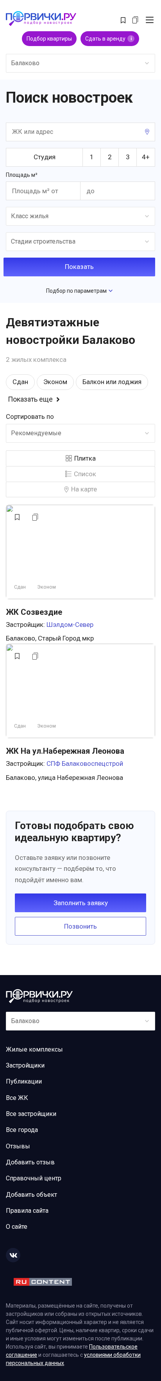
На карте (84, 489)
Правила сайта (27, 1210)
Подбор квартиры (49, 39)
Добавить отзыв (30, 1162)
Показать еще (30, 399)
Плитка (85, 458)
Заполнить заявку (81, 903)
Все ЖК (17, 1098)
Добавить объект (31, 1194)
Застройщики (25, 1065)
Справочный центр (33, 1178)
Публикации (24, 1081)
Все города (22, 1130)
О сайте (16, 1226)
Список (85, 474)
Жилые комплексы (34, 1049)
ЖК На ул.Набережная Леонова (65, 751)
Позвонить (80, 926)
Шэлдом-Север (70, 624)
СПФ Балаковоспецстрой (85, 763)
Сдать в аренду (108, 39)
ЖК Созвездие (34, 612)
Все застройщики (31, 1114)
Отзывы (18, 1146)
